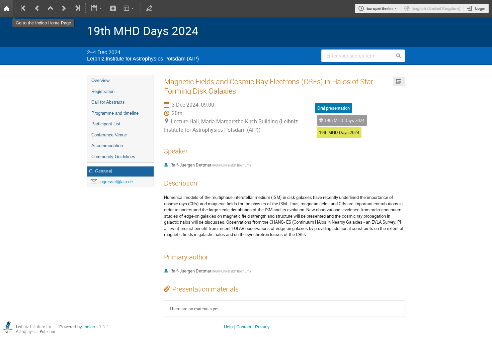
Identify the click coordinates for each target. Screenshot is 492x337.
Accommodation (107, 145)
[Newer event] (64, 8)
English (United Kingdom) (436, 8)
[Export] (96, 8)
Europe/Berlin (379, 8)
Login (480, 8)
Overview (100, 80)
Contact (243, 327)
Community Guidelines (113, 156)
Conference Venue (109, 134)
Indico (89, 327)
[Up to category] (50, 8)
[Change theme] (129, 8)
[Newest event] (77, 8)
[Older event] (37, 8)
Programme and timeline (115, 113)
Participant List (105, 123)
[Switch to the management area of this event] (149, 8)
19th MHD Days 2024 (339, 132)
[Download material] (113, 8)
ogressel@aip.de (116, 182)
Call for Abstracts (108, 102)
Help (228, 327)
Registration (102, 91)
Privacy (262, 327)
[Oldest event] (23, 8)
